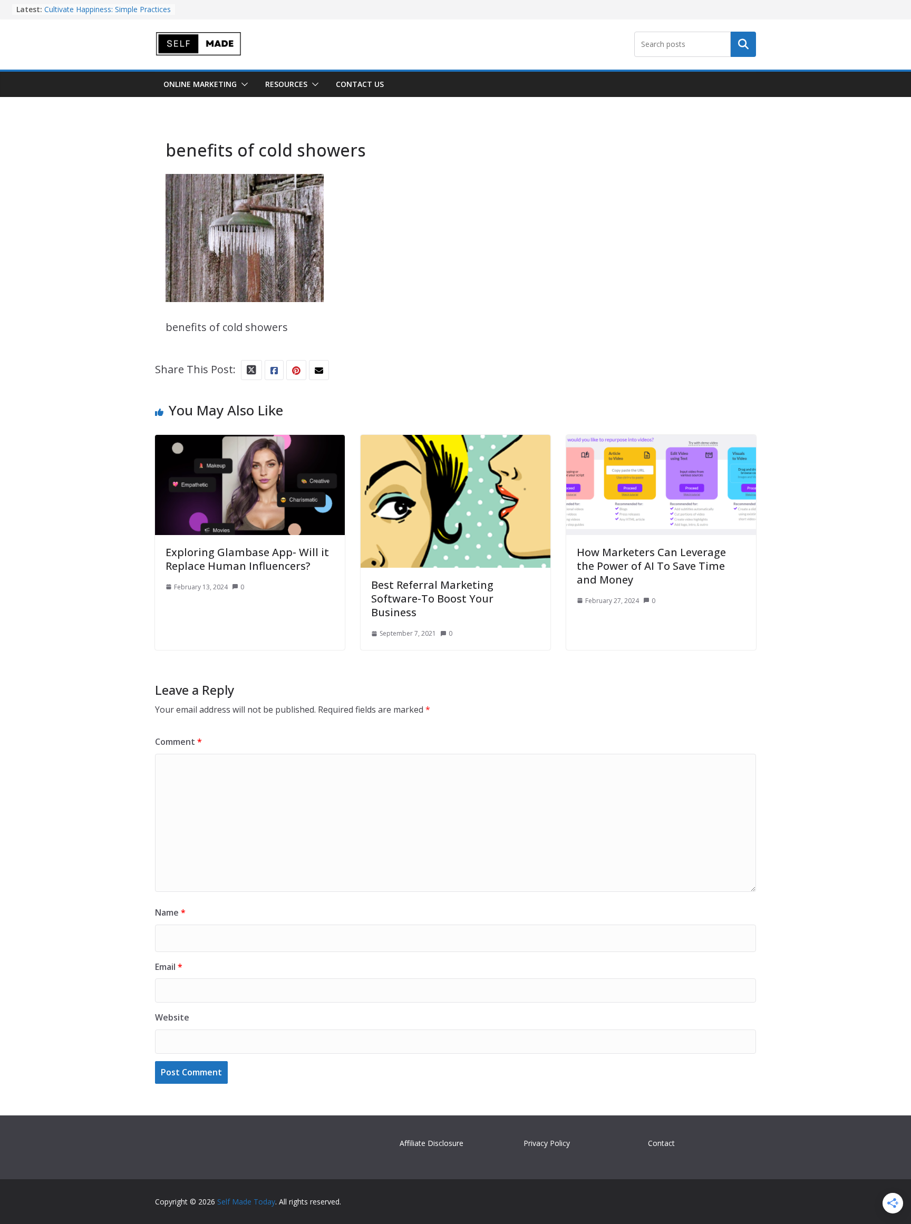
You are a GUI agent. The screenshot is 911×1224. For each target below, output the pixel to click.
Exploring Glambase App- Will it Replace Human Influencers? (247, 559)
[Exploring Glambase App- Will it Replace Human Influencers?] (250, 444)
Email (168, 967)
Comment (178, 741)
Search (743, 44)
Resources (286, 84)
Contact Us (360, 84)
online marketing (200, 84)
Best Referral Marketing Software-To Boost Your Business (432, 598)
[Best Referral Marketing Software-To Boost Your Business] (455, 444)
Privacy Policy (547, 1143)
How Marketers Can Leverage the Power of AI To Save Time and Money (651, 566)
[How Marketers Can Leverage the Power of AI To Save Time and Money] (661, 444)
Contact (661, 1143)
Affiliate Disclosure (431, 1143)
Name (170, 912)
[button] (242, 84)
